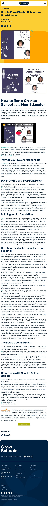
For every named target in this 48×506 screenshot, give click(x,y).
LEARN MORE (24, 424)
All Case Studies (33, 469)
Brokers (17, 475)
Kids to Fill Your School (5, 473)
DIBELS (6, 296)
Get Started (25, 3)
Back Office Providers (20, 469)
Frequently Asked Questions (36, 477)
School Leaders (19, 467)
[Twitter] (5, 26)
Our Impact (32, 467)
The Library (32, 475)
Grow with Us (4, 489)
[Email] (10, 26)
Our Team (3, 487)
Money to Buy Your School (6, 468)
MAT (43, 295)
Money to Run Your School (6, 477)
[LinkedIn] (7, 26)
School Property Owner (21, 477)
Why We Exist (4, 485)
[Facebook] (2, 26)
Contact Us (29, 456)
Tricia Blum (14, 110)
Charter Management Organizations (20, 472)
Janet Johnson (17, 109)
